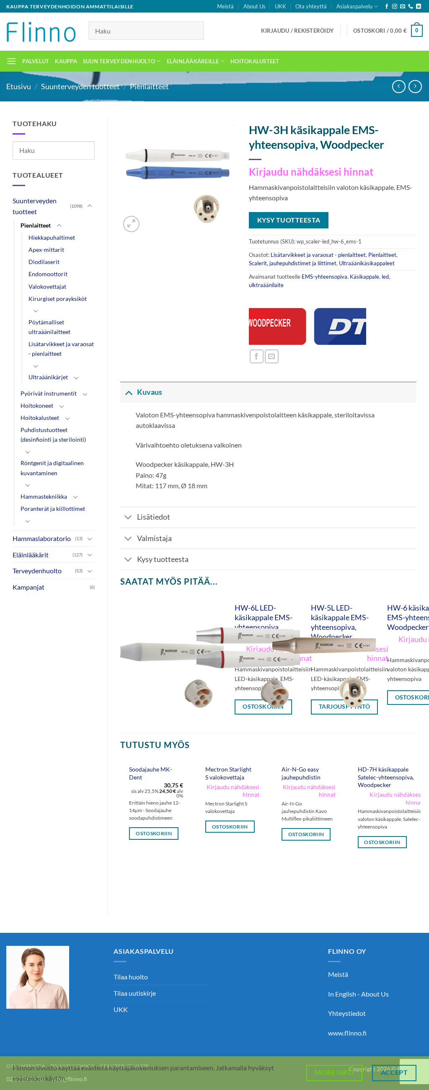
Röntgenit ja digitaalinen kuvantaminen (52, 467)
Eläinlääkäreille (193, 61)
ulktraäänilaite (266, 285)
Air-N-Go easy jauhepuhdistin (301, 773)
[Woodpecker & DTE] (307, 326)
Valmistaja (154, 538)
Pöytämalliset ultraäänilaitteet (49, 326)
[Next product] (398, 86)
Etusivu (18, 86)
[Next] (416, 831)
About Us (254, 6)
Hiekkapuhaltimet (51, 237)
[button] (297, 30)
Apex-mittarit (46, 249)
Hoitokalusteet (254, 61)
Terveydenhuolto (37, 571)
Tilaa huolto (131, 977)
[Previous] (120, 831)
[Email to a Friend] (272, 356)
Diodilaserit (43, 261)
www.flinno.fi (347, 1033)
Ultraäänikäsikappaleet (367, 263)
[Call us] (410, 7)
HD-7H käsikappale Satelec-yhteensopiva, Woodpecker (386, 777)
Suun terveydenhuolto (119, 61)
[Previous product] (414, 86)
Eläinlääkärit (31, 555)
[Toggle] (90, 206)
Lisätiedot (153, 517)
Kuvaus (149, 392)
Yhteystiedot (347, 1013)
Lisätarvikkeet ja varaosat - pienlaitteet (61, 348)
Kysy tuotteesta (163, 559)
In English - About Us (358, 994)
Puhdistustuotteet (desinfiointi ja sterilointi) (53, 434)
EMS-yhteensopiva (324, 276)
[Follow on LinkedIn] (418, 7)
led (385, 276)
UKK (280, 6)
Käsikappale (364, 276)
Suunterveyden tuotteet (80, 86)
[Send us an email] (402, 7)
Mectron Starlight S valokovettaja (228, 773)
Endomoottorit (47, 273)
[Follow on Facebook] (386, 7)
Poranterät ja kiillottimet (53, 508)
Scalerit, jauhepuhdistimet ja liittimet (292, 263)
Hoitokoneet (37, 405)
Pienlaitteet (149, 86)
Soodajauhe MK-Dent (150, 773)
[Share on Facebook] (257, 356)
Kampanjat (28, 587)
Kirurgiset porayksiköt (57, 298)
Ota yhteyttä (311, 6)
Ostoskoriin (154, 833)
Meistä (225, 6)
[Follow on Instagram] (394, 7)
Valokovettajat (47, 286)
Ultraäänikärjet (48, 377)
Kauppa (66, 61)
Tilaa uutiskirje (135, 993)
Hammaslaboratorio (42, 538)
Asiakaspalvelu (354, 6)
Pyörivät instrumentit (49, 393)
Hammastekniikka (44, 496)
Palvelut (35, 61)
